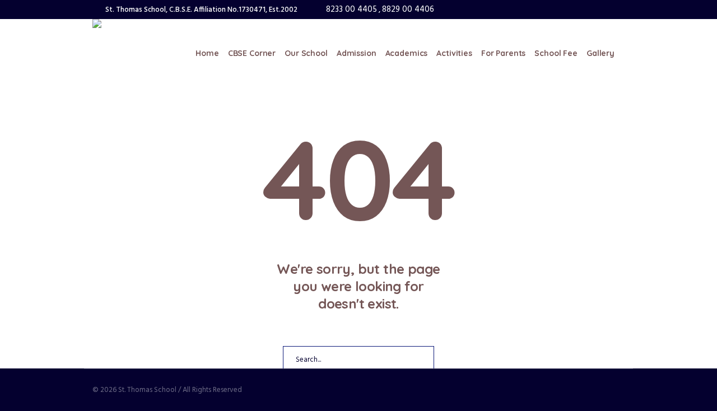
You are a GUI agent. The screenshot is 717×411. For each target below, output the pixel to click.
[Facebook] (586, 9)
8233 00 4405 (351, 9)
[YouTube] (616, 9)
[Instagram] (601, 9)
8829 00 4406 (408, 9)
